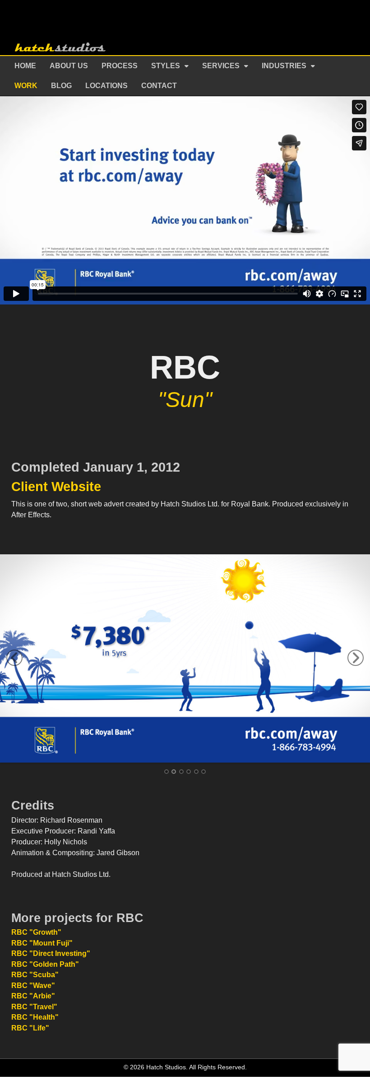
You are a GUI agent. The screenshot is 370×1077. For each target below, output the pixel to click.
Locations (106, 85)
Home (25, 66)
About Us (69, 66)
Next (355, 658)
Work (25, 85)
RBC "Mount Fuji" (42, 943)
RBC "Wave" (33, 985)
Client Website (56, 486)
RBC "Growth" (36, 932)
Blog (61, 85)
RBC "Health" (35, 1017)
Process (120, 66)
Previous (14, 658)
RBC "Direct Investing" (50, 953)
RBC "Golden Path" (45, 964)
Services (221, 66)
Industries (284, 66)
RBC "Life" (30, 1028)
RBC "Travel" (34, 1007)
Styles (165, 66)
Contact (159, 85)
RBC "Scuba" (35, 975)
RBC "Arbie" (33, 996)
